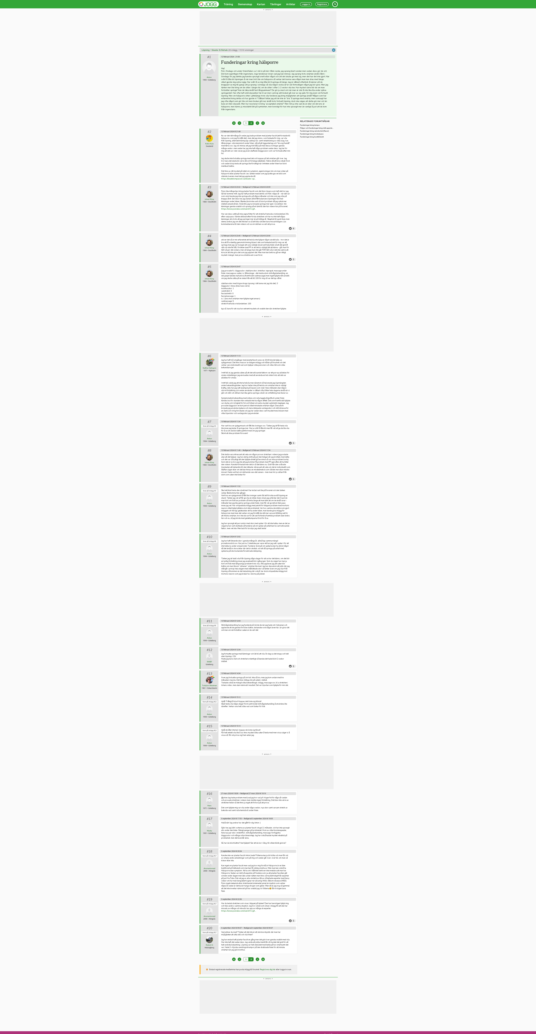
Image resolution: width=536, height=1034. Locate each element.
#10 (209, 537)
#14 (209, 697)
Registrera (322, 4)
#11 (209, 621)
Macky (209, 831)
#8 (209, 451)
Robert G (209, 945)
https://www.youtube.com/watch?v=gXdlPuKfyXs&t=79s (238, 209)
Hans (209, 806)
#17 (209, 819)
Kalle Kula (209, 144)
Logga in (306, 4)
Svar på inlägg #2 (209, 426)
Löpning (206, 50)
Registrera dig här (267, 969)
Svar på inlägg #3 (209, 491)
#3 (209, 187)
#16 (209, 794)
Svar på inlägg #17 (209, 856)
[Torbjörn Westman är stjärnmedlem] (213, 677)
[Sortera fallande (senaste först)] (333, 50)
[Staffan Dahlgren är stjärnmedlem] (213, 360)
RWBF (209, 662)
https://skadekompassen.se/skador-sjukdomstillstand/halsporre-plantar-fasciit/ (238, 179)
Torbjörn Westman (209, 685)
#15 (209, 726)
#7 (209, 422)
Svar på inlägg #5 (209, 626)
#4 (209, 236)
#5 (209, 267)
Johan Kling (209, 199)
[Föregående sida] (239, 123)
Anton (209, 77)
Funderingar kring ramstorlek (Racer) (314, 131)
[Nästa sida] (257, 123)
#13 (209, 674)
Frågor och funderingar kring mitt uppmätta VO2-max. (317, 128)
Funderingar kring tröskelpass (312, 134)
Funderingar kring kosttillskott (312, 137)
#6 (209, 356)
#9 (209, 486)
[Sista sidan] (263, 123)
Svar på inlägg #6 (209, 541)
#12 (209, 650)
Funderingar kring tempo (310, 125)
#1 (209, 57)
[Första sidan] (234, 123)
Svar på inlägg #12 (209, 702)
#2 (209, 132)
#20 (209, 928)
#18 (209, 851)
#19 (209, 899)
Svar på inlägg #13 (209, 730)
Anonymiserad (209, 868)
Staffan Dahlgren (209, 368)
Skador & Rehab (219, 50)
